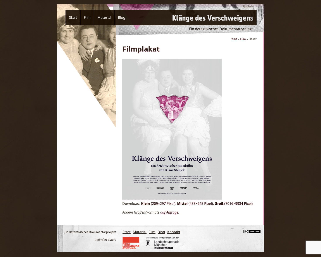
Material (104, 17)
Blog (121, 17)
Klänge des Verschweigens (213, 17)
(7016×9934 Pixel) (234, 203)
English (248, 6)
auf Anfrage (169, 212)
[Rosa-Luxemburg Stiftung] (133, 247)
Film (87, 17)
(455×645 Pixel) (195, 203)
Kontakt (173, 231)
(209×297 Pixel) (158, 203)
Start (73, 17)
